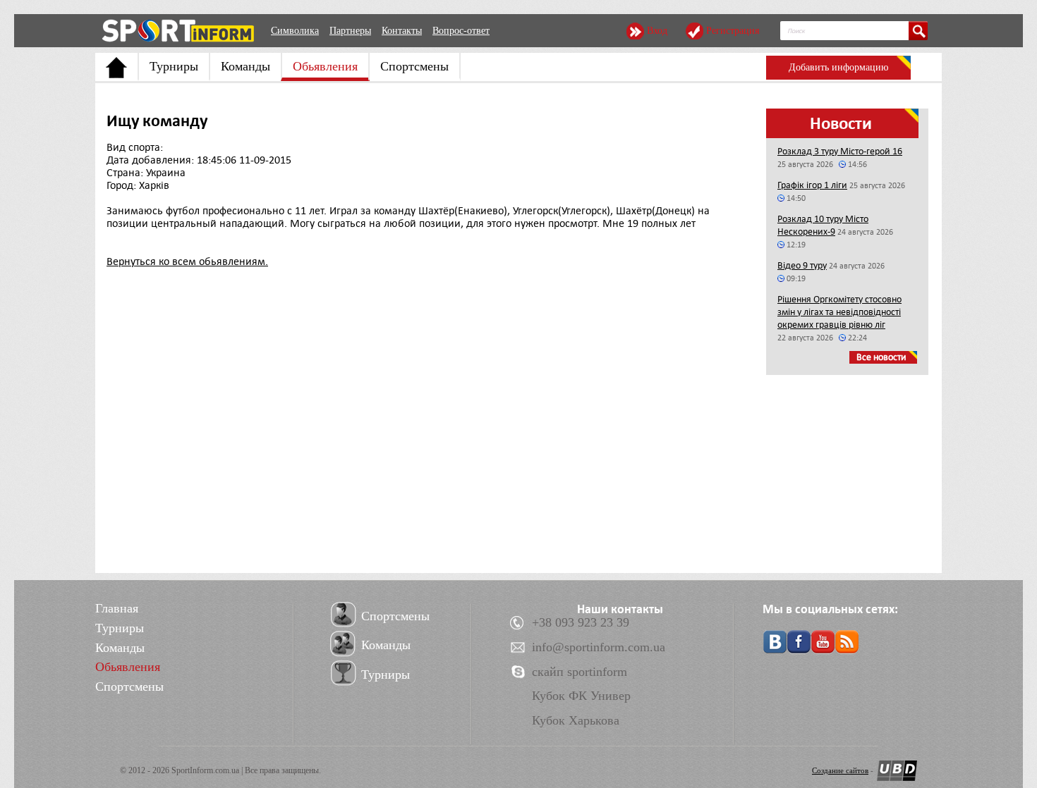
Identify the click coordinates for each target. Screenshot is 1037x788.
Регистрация (732, 30)
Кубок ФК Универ (581, 696)
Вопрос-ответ (461, 30)
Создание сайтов (840, 770)
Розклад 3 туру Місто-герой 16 (839, 151)
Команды (245, 66)
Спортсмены (414, 66)
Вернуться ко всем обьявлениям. (187, 261)
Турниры (174, 66)
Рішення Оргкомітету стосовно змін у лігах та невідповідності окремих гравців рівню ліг (839, 312)
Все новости (881, 357)
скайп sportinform (579, 672)
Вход (657, 30)
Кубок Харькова (575, 720)
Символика (295, 30)
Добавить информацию (838, 67)
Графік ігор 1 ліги (812, 185)
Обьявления (325, 66)
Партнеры (350, 30)
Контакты (402, 30)
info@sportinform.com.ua (598, 647)
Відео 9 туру (802, 265)
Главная (116, 608)
